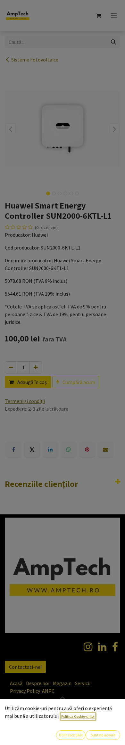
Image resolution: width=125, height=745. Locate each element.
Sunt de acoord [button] (103, 735)
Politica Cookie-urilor (78, 716)
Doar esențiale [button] (71, 735)
